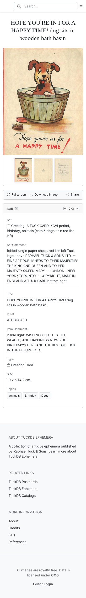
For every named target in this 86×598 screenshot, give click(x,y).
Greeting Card (22, 365)
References (17, 542)
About (13, 521)
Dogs (44, 395)
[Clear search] (74, 6)
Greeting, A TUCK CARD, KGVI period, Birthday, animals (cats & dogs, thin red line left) (41, 231)
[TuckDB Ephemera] (6, 6)
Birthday (30, 395)
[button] (80, 6)
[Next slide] (76, 170)
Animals (14, 395)
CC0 (55, 575)
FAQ (12, 535)
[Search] (19, 6)
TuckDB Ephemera (23, 489)
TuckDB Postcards (23, 482)
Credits (14, 528)
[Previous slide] (9, 170)
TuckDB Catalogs (22, 495)
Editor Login (43, 584)
